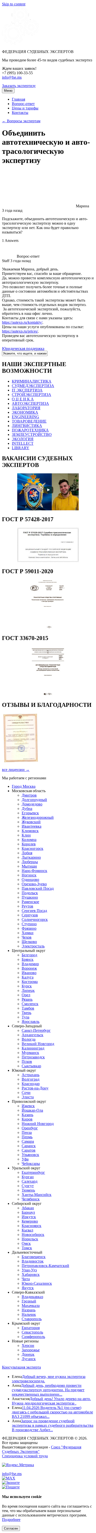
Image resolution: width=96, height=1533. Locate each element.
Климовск (30, 831)
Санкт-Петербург (36, 1030)
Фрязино (29, 928)
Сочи (26, 1092)
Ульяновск (30, 1155)
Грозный (29, 1301)
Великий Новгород (38, 1044)
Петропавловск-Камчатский (45, 1266)
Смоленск (30, 1004)
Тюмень (28, 1190)
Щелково (29, 942)
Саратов (28, 1150)
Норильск (30, 1239)
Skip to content (13, 4)
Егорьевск (30, 813)
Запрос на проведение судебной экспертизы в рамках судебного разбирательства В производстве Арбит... (52, 1425)
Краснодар (31, 1084)
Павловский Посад (38, 888)
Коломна (29, 840)
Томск (27, 1248)
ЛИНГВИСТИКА (27, 426)
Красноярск (31, 1226)
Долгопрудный (34, 800)
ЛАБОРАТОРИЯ (26, 408)
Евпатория (31, 1328)
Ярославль (30, 1021)
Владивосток (33, 1261)
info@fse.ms (12, 77)
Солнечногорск (35, 919)
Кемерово (30, 1221)
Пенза (27, 1132)
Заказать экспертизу (19, 86)
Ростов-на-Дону (35, 1088)
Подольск (30, 893)
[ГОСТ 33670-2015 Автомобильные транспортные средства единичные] (48, 694)
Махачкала (31, 1305)
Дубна (27, 808)
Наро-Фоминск (34, 871)
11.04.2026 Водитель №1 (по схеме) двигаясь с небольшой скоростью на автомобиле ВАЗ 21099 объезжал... (52, 1412)
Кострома (30, 982)
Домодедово (32, 804)
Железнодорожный (38, 817)
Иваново (29, 973)
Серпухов (30, 915)
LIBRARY (20, 448)
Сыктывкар (31, 1066)
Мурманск (30, 1053)
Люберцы (30, 862)
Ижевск (28, 1106)
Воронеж (29, 968)
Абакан (28, 1208)
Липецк (28, 990)
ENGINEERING (25, 417)
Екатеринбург (33, 1172)
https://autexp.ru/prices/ (20, 331)
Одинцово (30, 879)
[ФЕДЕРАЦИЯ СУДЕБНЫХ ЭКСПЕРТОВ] (20, 43)
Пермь (27, 1137)
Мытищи (29, 866)
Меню (8, 90)
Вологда (28, 1039)
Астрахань (30, 1075)
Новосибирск (33, 1234)
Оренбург (30, 1128)
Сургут (28, 1186)
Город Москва (23, 786)
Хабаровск (31, 1274)
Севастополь (32, 1332)
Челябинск (31, 1199)
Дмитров (29, 795)
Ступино (29, 924)
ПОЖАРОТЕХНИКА (30, 430)
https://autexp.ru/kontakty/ (22, 322)
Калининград (33, 1048)
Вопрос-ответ (23, 104)
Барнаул (28, 1212)
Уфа (25, 1159)
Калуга (27, 977)
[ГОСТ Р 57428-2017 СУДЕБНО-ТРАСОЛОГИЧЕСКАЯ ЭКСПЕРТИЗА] (48, 561)
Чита (26, 1279)
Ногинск (29, 875)
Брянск (27, 959)
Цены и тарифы (25, 108)
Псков (27, 1061)
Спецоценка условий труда (25, 1456)
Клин (26, 835)
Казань (27, 1115)
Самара (28, 1141)
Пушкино (30, 897)
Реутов (27, 906)
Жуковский (31, 822)
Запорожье (31, 1350)
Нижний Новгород (38, 1124)
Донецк (28, 1354)
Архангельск (32, 1035)
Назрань (28, 1310)
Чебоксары (31, 1163)
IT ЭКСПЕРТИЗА (27, 390)
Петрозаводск (33, 1057)
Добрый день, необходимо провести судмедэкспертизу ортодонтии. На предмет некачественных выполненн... (48, 1389)
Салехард (29, 1181)
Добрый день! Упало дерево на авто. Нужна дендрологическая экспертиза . (51, 1401)
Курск (27, 986)
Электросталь (33, 946)
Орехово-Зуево (34, 884)
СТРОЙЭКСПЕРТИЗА (31, 394)
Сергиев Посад (34, 911)
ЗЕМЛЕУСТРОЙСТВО (32, 434)
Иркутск (29, 1217)
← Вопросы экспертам (21, 121)
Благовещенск (34, 1257)
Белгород (29, 955)
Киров (27, 1119)
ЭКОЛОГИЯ (22, 439)
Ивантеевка (31, 826)
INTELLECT (22, 443)
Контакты (20, 112)
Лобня (27, 853)
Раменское (30, 902)
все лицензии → (16, 769)
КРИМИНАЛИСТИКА (31, 381)
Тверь (26, 1013)
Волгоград (30, 1079)
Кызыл (27, 1230)
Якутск (28, 1288)
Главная (18, 99)
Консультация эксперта (21, 1367)
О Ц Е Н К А (23, 399)
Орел (26, 995)
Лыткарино (31, 857)
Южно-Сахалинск (37, 1283)
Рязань (27, 999)
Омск (26, 1243)
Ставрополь (32, 1319)
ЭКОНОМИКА (25, 412)
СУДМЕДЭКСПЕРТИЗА (33, 386)
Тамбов (28, 1008)
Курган (28, 1177)
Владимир (30, 964)
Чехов (27, 937)
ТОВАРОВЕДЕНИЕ (29, 421)
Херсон (28, 1345)
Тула (25, 1017)
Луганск (29, 1359)
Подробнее (11, 1519)
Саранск (29, 1146)
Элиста (28, 1097)
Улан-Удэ (29, 1270)
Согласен (11, 1528)
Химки (27, 933)
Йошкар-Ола (32, 1110)
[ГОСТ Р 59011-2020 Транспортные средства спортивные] (48, 627)
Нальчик (29, 1314)
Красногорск (32, 848)
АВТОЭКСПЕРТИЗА (30, 403)
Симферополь (33, 1337)
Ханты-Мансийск (36, 1195)
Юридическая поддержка (23, 348)
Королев (29, 844)
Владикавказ (32, 1297)
